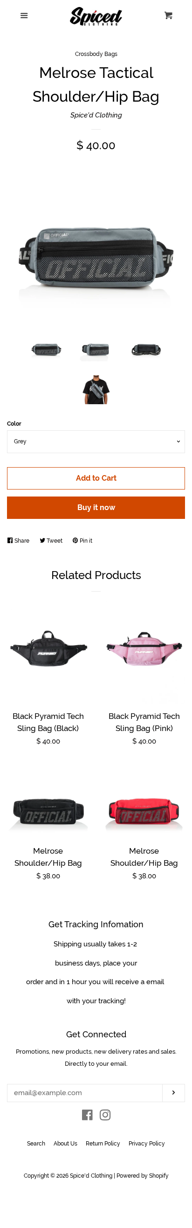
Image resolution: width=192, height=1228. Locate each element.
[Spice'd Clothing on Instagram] (105, 1117)
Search (36, 1143)
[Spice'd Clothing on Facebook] (87, 1117)
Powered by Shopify (143, 1176)
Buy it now (96, 507)
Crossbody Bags (96, 54)
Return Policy (103, 1143)
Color (14, 424)
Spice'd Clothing (96, 115)
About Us (65, 1143)
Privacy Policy (147, 1143)
